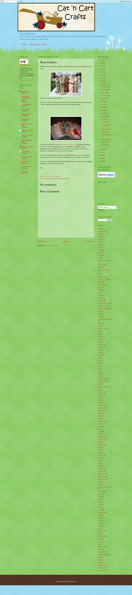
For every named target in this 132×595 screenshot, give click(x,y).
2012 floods (101, 231)
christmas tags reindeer (104, 308)
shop (47, 147)
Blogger (74, 581)
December (104, 86)
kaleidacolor (101, 410)
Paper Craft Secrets (27, 130)
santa (99, 502)
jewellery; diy (101, 405)
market (100, 431)
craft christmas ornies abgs (105, 319)
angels (99, 237)
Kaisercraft (101, 408)
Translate (104, 212)
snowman (100, 523)
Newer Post (42, 241)
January (104, 119)
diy (99, 334)
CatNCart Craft (26, 65)
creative (100, 323)
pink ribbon (101, 474)
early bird (100, 337)
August (104, 98)
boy (99, 274)
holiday (100, 400)
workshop (100, 570)
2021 (101, 60)
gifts (99, 384)
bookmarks (101, 265)
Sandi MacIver (26, 91)
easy (99, 342)
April (103, 110)
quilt (99, 484)
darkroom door (102, 329)
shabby (100, 515)
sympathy (100, 531)
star (99, 528)
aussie (99, 242)
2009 (101, 152)
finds (99, 360)
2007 (101, 158)
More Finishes (105, 132)
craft (99, 316)
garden (100, 373)
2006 (101, 161)
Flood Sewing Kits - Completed (106, 125)
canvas (99, 287)
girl (99, 389)
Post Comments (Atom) (51, 245)
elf (98, 347)
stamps (100, 526)
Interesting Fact (105, 122)
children (100, 295)
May (103, 107)
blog (99, 258)
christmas (100, 301)
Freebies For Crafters (28, 147)
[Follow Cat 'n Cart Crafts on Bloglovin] (106, 177)
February (104, 116)
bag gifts (100, 250)
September (105, 95)
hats (99, 397)
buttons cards (101, 285)
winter (99, 562)
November (105, 89)
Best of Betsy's (26, 162)
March (103, 113)
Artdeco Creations (27, 135)
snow (99, 520)
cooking (100, 314)
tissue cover (101, 547)
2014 (101, 75)
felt (99, 358)
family (99, 355)
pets (99, 463)
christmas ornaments (59, 178)
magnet (100, 426)
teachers (100, 539)
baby (99, 247)
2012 (101, 81)
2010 (101, 149)
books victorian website (104, 270)
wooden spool (101, 568)
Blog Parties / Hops (38, 44)
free (99, 368)
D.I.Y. (99, 326)
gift (99, 376)
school (99, 504)
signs (99, 518)
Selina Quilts (25, 119)
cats (99, 293)
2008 (101, 155)
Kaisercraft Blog (26, 166)
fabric (99, 350)
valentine (100, 552)
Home (24, 44)
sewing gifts (101, 512)
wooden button (102, 565)
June (103, 104)
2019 (101, 63)
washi (99, 560)
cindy (99, 311)
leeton (99, 418)
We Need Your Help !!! (106, 135)
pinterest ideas (102, 476)
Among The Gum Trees (69, 144)
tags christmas (101, 536)
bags (99, 253)
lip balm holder (102, 421)
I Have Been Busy (106, 139)
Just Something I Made (26, 141)
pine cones (100, 471)
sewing (100, 510)
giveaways (100, 392)
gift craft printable (103, 379)
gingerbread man (102, 387)
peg (99, 461)
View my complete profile (27, 80)
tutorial (100, 549)
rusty (99, 499)
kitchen (100, 413)
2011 (101, 84)
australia (100, 245)
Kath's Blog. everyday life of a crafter (26, 97)
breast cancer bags (49, 178)
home (99, 402)
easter (99, 339)
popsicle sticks (102, 479)
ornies (99, 447)
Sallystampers (26, 109)
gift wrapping (101, 381)
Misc (99, 434)
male (99, 429)
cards (99, 290)
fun (99, 371)
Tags (99, 533)
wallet (99, 557)
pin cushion (101, 468)
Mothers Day (101, 439)
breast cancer (101, 277)
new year (100, 442)
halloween (100, 395)
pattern (100, 458)
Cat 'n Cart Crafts (27, 157)
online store (101, 445)
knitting (100, 416)
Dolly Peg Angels (106, 129)
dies (99, 331)
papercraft (100, 455)
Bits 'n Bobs (25, 171)
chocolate (100, 298)
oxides (99, 453)
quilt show (100, 491)
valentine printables (103, 555)
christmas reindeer (103, 306)
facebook (100, 352)
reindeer (100, 496)
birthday (100, 255)
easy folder (101, 344)
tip (98, 544)
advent (99, 234)
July (103, 101)
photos (99, 466)
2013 (101, 78)
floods (67, 178)
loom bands (101, 424)
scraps (99, 507)
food (99, 366)
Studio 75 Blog (26, 152)
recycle (100, 494)
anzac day (100, 239)
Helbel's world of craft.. (26, 125)
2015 (101, 72)
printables (100, 482)
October (104, 92)
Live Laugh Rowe (27, 104)
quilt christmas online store (105, 487)
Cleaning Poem (105, 145)
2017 (101, 66)
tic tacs (100, 541)
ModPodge (101, 437)
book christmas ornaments (105, 260)
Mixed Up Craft (26, 114)
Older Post (90, 241)
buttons (100, 282)
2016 (101, 69)
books (99, 267)
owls (99, 450)
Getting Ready (105, 142)
